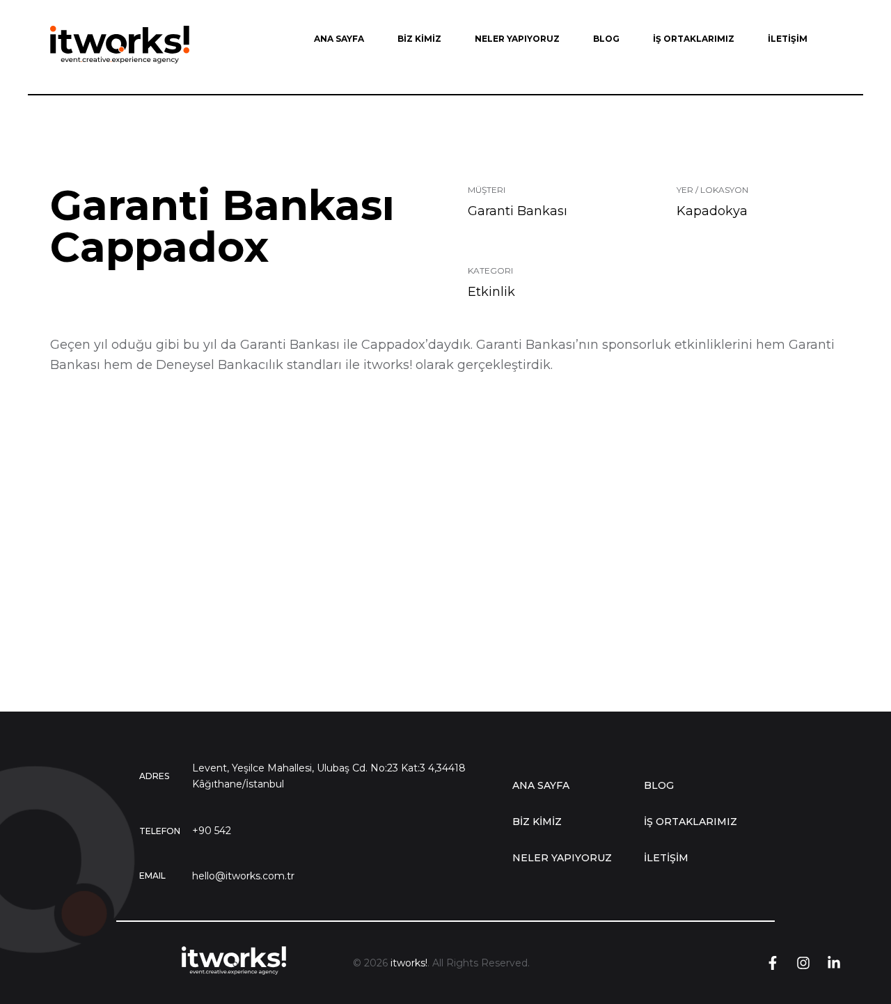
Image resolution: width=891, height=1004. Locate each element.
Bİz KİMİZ (537, 821)
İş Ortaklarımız (690, 821)
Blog (659, 785)
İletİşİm (666, 858)
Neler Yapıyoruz (562, 858)
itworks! (409, 963)
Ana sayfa (540, 785)
